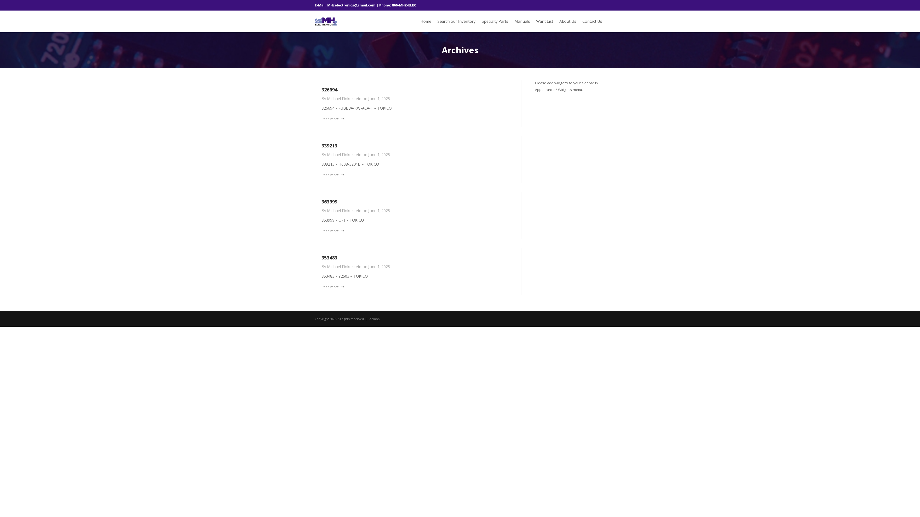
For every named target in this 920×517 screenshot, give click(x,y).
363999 (329, 201)
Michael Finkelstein (344, 98)
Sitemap (374, 319)
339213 (329, 145)
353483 (329, 257)
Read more (330, 119)
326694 (329, 89)
